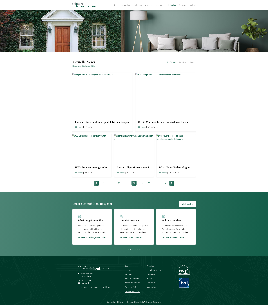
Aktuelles (172, 5)
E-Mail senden (85, 283)
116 (164, 183)
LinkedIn (108, 287)
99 (149, 183)
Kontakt (192, 5)
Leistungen (137, 5)
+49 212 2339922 (86, 280)
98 (141, 183)
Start (116, 5)
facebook (83, 287)
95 (119, 183)
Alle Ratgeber (187, 204)
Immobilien (125, 5)
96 (126, 183)
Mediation (149, 5)
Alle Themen (171, 62)
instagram (96, 287)
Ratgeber (182, 5)
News (192, 62)
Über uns (159, 5)
